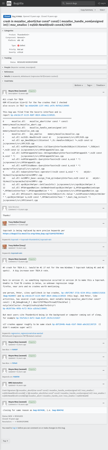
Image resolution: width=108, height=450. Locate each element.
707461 (14, 363)
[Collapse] (103, 92)
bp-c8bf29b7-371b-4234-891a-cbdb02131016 (83, 293)
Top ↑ (5, 441)
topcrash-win (45, 240)
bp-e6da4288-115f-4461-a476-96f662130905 (47, 106)
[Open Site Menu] (3, 3)
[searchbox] (78, 3)
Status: (13, 62)
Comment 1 (12, 209)
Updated (11, 248)
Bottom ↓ (79, 85)
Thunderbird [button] (23, 35)
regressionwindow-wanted (32, 333)
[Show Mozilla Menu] (9, 3)
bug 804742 (58, 410)
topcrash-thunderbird (30, 240)
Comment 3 (12, 262)
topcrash (15, 240)
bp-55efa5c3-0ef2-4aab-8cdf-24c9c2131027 (38, 318)
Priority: (12, 49)
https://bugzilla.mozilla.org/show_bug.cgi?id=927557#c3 (33, 233)
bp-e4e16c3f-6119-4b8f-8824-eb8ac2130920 (33, 115)
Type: (14, 45)
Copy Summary (87, 10)
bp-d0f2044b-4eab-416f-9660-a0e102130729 (74, 324)
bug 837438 (38, 410)
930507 (15, 350)
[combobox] (78, 3)
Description (12, 93)
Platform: (12, 40)
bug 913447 (9, 296)
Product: (12, 35)
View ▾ (102, 10)
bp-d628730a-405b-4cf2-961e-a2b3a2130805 (25, 308)
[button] (101, 3)
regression (15, 333)
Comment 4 (12, 404)
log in (15, 428)
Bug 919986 (17, 16)
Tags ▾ (89, 85)
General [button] (21, 37)
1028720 (16, 377)
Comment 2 (12, 225)
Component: (11, 37)
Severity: (12, 52)
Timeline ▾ (100, 85)
